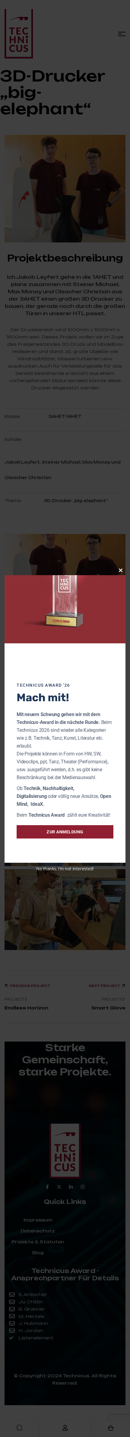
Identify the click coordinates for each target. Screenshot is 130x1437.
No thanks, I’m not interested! (65, 869)
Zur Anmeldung (65, 831)
